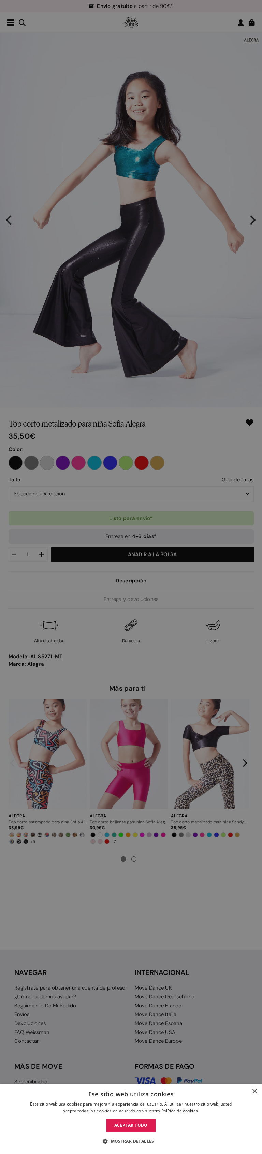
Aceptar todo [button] (131, 1125)
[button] (131, 1141)
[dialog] (131, 1119)
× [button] (254, 1091)
